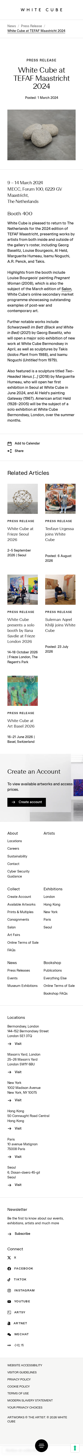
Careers (13, 848)
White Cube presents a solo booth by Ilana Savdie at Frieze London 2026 (21, 631)
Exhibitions (53, 889)
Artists (49, 833)
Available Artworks (21, 904)
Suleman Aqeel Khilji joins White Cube (60, 625)
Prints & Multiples (20, 912)
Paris (47, 919)
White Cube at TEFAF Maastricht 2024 (36, 31)
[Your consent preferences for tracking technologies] (75, 1448)
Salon (66, 289)
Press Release (31, 26)
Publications (53, 970)
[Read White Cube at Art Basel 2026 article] (22, 691)
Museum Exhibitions (22, 986)
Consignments (18, 919)
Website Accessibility (24, 1365)
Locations (14, 841)
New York (51, 912)
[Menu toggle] (41, 1445)
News (11, 26)
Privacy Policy (19, 1379)
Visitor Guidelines (22, 1372)
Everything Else (55, 978)
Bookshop (52, 963)
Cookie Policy (18, 1386)
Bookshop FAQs (56, 993)
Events (12, 978)
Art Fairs (13, 935)
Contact (13, 864)
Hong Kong (52, 904)
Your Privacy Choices (24, 1407)
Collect (13, 889)
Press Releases (18, 970)
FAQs (11, 950)
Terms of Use (18, 1393)
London (49, 897)
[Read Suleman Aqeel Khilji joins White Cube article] (60, 590)
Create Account (19, 897)
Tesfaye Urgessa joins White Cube (59, 534)
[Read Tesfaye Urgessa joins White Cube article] (60, 499)
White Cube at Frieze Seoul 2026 (20, 534)
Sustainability (17, 856)
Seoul (48, 927)
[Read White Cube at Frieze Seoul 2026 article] (22, 499)
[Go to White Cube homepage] (41, 9)
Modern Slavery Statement (30, 1400)
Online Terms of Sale (23, 942)
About (12, 833)
